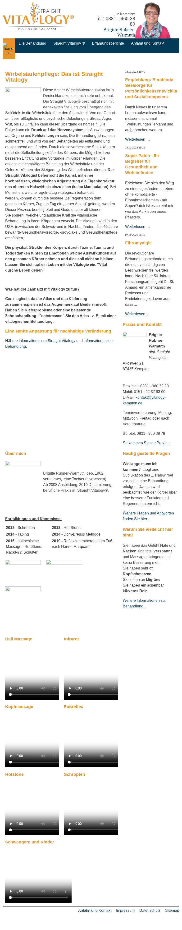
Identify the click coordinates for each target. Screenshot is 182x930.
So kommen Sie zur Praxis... (146, 443)
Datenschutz (149, 910)
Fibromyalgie (138, 243)
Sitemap (172, 910)
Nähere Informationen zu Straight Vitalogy (40, 341)
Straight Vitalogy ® (69, 43)
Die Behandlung (32, 43)
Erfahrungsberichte (108, 43)
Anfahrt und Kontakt (147, 43)
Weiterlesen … (137, 139)
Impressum (125, 910)
